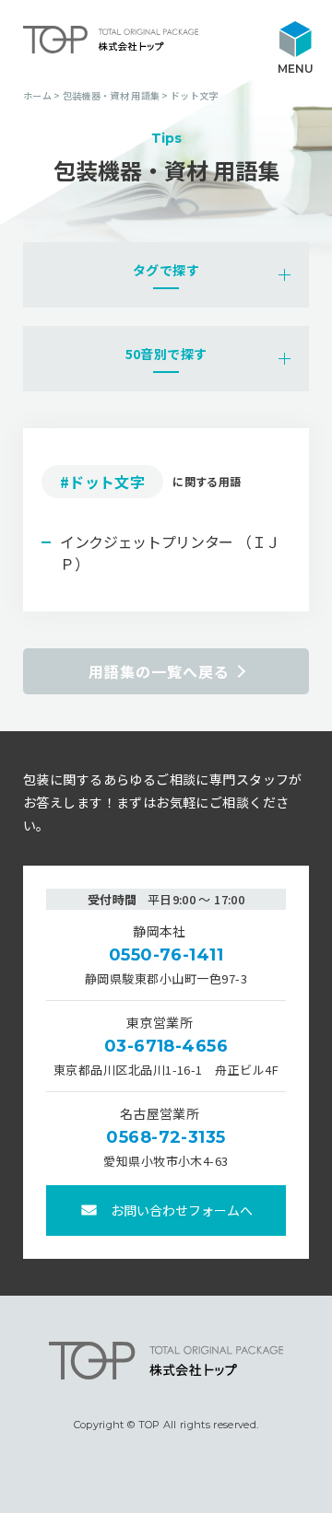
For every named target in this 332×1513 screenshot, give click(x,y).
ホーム (37, 95)
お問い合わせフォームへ (182, 1210)
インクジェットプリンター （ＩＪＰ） (170, 552)
